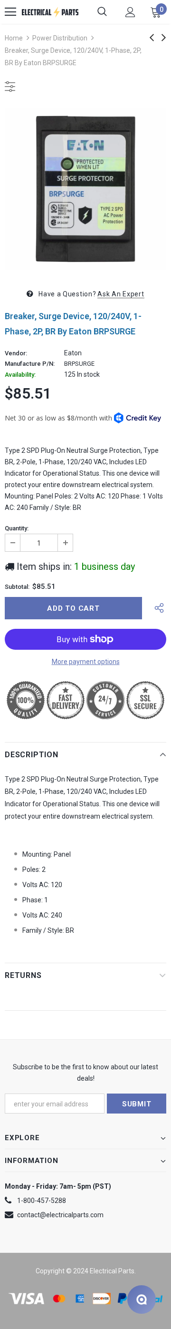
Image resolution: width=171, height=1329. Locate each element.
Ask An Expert (120, 294)
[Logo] (50, 12)
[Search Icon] (102, 12)
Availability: (20, 375)
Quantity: (16, 528)
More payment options (86, 661)
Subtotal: (17, 587)
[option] (85, 189)
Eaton (73, 353)
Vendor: (16, 353)
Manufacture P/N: (30, 364)
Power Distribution (59, 38)
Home (14, 38)
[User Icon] (130, 12)
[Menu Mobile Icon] (10, 12)
